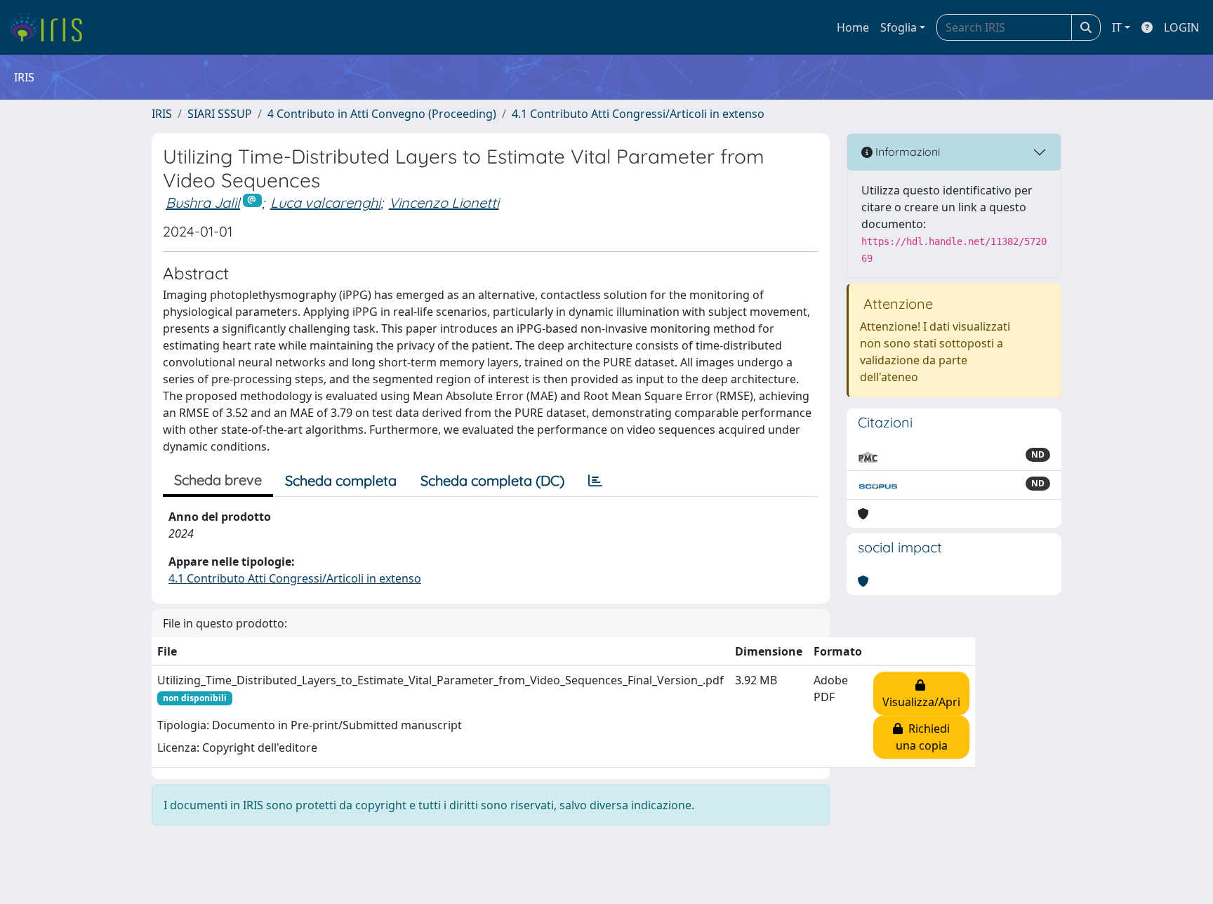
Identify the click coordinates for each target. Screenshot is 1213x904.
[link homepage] (50, 27)
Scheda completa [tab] (341, 480)
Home (853, 27)
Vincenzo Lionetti (444, 202)
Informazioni (906, 152)
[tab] (595, 481)
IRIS (162, 113)
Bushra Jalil (203, 202)
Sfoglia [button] (898, 27)
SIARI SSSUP (219, 113)
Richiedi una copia (923, 737)
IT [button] (1117, 27)
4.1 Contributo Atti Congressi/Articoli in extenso (638, 113)
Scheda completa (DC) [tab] (492, 480)
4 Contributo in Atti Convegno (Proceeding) (381, 113)
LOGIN (1181, 27)
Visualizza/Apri (921, 693)
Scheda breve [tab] (218, 479)
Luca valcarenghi (325, 202)
